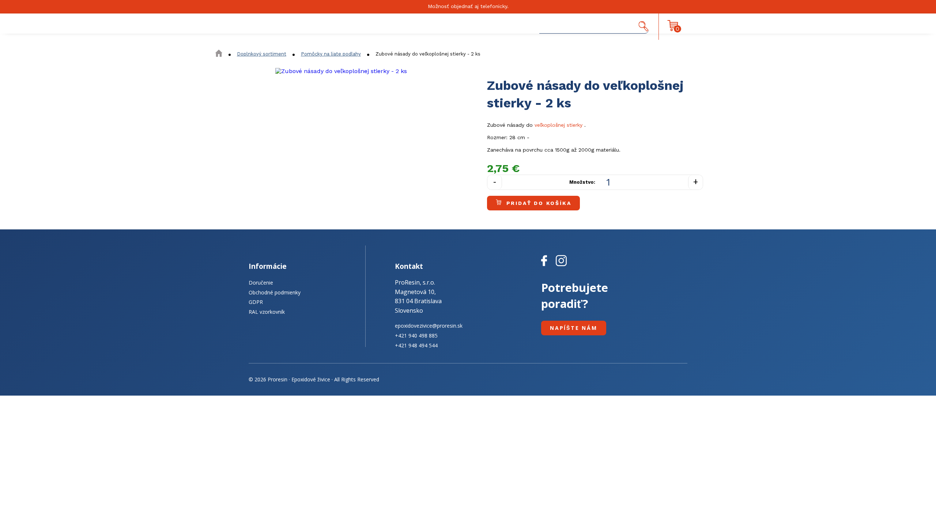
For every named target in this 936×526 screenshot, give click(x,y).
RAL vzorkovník (267, 311)
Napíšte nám (573, 327)
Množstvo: (582, 182)
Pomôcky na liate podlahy (331, 54)
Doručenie (261, 282)
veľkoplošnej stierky (558, 125)
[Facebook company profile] (548, 266)
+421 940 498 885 (416, 335)
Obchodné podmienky (275, 292)
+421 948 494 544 (416, 345)
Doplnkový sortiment (261, 54)
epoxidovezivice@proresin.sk (429, 325)
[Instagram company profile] (561, 266)
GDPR (256, 301)
